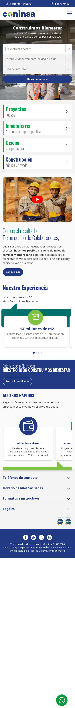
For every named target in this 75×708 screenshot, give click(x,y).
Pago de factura (20, 3)
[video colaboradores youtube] (37, 199)
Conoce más (13, 271)
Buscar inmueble (37, 79)
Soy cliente (62, 3)
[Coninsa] (19, 13)
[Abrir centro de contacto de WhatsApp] (62, 700)
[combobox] (5, 49)
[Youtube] (33, 537)
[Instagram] (41, 537)
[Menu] (69, 13)
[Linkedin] (49, 537)
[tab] (34, 353)
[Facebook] (25, 537)
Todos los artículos (17, 381)
